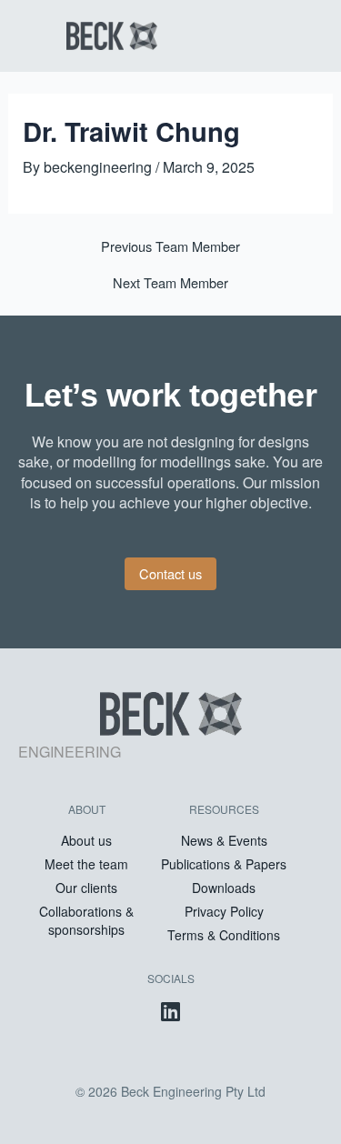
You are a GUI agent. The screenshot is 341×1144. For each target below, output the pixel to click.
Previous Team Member (170, 247)
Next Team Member (170, 283)
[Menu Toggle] (264, 35)
